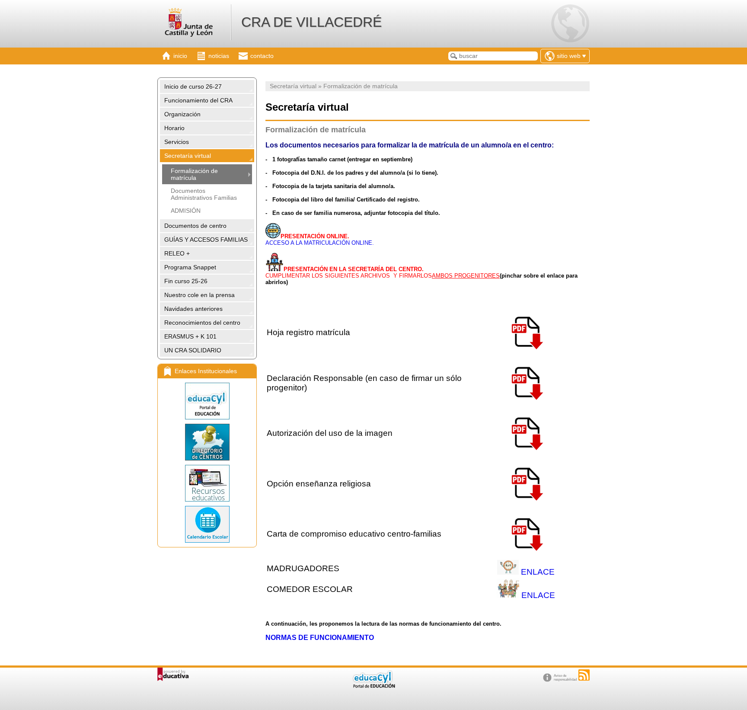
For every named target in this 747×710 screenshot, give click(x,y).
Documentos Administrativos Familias (204, 194)
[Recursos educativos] (207, 483)
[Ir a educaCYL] (373, 686)
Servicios (176, 141)
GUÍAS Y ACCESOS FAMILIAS (206, 239)
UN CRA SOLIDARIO (192, 350)
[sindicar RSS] (584, 675)
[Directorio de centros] (207, 442)
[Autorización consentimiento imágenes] (526, 455)
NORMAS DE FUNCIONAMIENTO (319, 637)
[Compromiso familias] (526, 556)
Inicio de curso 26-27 (193, 86)
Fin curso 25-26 (186, 281)
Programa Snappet (190, 267)
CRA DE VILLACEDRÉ (311, 22)
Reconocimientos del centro (202, 322)
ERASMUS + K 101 (190, 336)
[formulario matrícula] (526, 354)
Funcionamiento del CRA (198, 100)
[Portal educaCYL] (207, 401)
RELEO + (177, 253)
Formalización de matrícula (194, 174)
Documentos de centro (195, 225)
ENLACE (538, 571)
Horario (174, 128)
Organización (182, 114)
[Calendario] (207, 524)
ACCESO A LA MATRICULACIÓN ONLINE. (319, 243)
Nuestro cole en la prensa (199, 294)
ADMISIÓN (186, 210)
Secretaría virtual (187, 155)
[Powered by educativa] (173, 674)
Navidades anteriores (193, 308)
